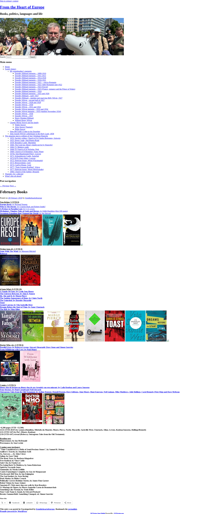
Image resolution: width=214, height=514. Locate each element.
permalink (72, 509)
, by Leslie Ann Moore (17, 291)
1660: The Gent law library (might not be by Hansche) (31, 145)
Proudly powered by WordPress (13, 511)
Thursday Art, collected (14, 174)
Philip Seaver (20, 129)
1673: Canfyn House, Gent (20, 165)
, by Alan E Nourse (17, 294)
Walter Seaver (20, 125)
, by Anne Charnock (22, 307)
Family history (10, 69)
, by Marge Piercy (13, 296)
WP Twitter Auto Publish (97, 513)
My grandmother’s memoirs (21, 71)
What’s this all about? (13, 176)
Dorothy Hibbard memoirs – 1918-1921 (30, 80)
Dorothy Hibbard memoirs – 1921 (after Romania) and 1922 (38, 85)
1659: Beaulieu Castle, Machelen (23, 143)
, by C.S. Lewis (17, 209)
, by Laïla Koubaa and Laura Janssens (45, 387)
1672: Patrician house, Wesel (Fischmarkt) (26, 160)
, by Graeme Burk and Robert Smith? (22, 207)
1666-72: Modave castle (19, 147)
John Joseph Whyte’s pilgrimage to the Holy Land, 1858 (32, 134)
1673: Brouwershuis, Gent (20, 163)
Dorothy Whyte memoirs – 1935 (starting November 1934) (38, 111)
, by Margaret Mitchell (18, 251)
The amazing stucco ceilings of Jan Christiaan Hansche (26, 136)
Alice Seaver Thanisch (24, 127)
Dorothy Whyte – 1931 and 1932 (28, 107)
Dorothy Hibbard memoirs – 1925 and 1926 (32, 94)
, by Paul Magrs (18, 349)
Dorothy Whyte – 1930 (24, 105)
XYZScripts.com (119, 513)
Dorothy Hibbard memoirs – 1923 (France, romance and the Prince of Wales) (45, 89)
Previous (4, 186)
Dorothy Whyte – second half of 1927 (30, 100)
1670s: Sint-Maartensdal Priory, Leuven (25, 154)
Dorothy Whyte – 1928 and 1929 (28, 102)
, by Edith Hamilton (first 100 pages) (34, 211)
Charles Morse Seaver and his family (24, 123)
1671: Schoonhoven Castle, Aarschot (24, 156)
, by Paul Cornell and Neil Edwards (20, 390)
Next (13, 186)
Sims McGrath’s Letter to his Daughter (25, 131)
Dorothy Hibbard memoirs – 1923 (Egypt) (31, 87)
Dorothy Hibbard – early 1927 (27, 96)
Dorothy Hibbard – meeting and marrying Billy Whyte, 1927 (38, 98)
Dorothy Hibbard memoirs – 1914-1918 (30, 78)
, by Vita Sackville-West (16, 305)
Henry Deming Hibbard (24, 118)
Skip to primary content (9, 1)
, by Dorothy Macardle (15, 300)
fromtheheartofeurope (33, 198)
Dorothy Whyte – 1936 (24, 114)
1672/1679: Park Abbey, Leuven (22, 158)
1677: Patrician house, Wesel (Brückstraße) (27, 169)
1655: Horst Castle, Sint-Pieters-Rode (24, 140)
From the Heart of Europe (22, 7)
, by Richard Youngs (13, 204)
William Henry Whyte (23, 120)
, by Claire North (21, 298)
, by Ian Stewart (25, 213)
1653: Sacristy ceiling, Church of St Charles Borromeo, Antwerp (35, 138)
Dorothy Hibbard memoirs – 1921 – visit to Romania (35, 82)
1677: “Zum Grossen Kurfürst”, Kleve (25, 167)
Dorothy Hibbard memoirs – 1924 (28, 91)
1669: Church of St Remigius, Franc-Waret (26, 152)
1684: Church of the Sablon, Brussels (24, 172)
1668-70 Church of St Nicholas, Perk (24, 149)
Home (7, 67)
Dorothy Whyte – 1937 (24, 116)
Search (2, 57)
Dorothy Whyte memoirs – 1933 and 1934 (31, 109)
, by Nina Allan (10, 309)
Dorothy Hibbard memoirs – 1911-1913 (30, 76)
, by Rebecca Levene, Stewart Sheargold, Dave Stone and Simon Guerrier (36, 347)
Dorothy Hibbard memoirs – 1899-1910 (30, 73)
